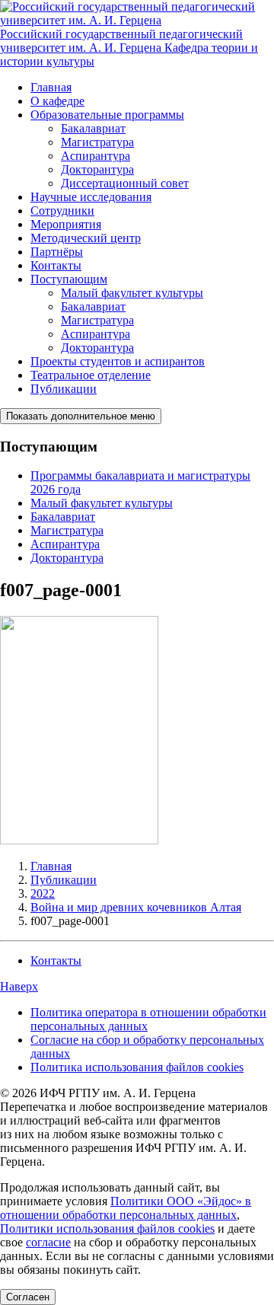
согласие (48, 1242)
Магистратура (97, 142)
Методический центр (85, 237)
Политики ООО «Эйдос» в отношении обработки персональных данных (125, 1208)
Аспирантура (95, 155)
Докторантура (97, 169)
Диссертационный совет (125, 183)
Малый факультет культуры (132, 292)
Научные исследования (90, 196)
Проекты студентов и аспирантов (117, 361)
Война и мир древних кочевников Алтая (135, 907)
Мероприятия (65, 224)
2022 (42, 893)
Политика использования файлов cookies (137, 1067)
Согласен (27, 1297)
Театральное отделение (90, 375)
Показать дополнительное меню (80, 416)
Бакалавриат (93, 128)
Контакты (55, 265)
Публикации (63, 388)
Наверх (19, 986)
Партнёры (56, 251)
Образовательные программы (107, 114)
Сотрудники (62, 210)
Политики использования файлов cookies (107, 1228)
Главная (51, 87)
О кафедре (57, 100)
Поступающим (68, 279)
